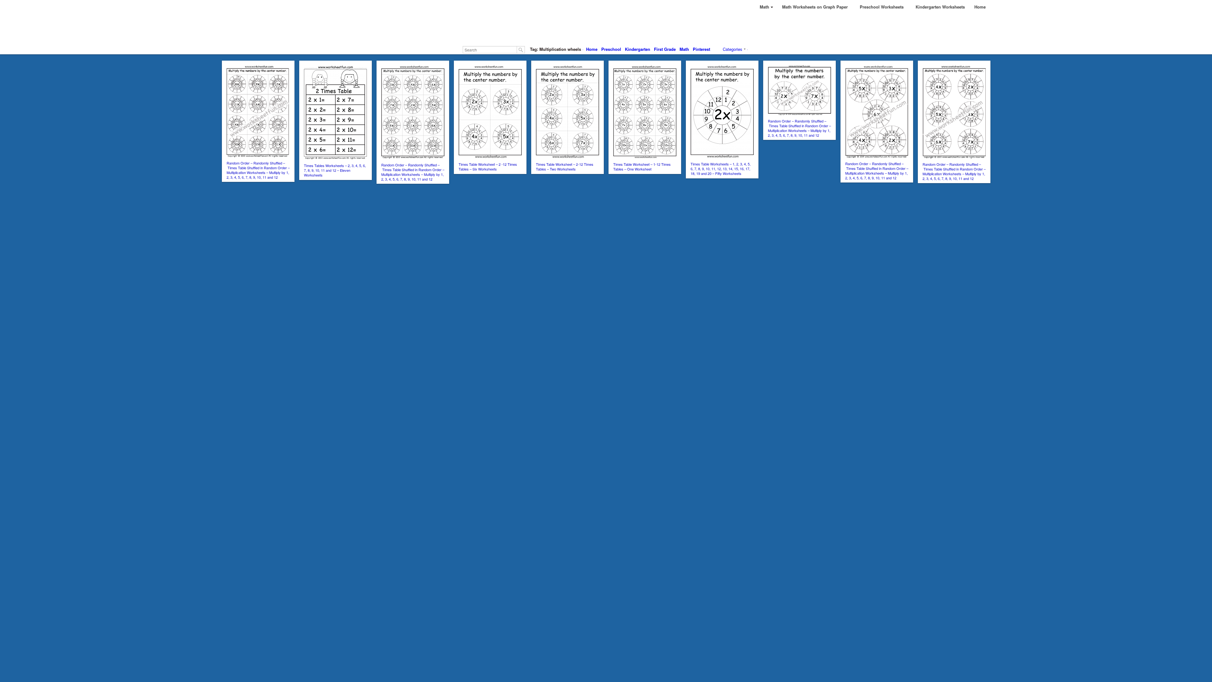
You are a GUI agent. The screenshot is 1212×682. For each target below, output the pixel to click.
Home (591, 49)
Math (684, 49)
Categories (732, 49)
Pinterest (701, 49)
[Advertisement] (606, 28)
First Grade (665, 49)
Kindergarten (637, 49)
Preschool (611, 49)
